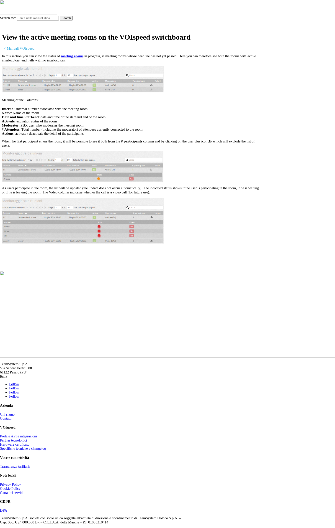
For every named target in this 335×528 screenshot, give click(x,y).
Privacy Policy (10, 484)
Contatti (5, 418)
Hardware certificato (14, 444)
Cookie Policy (10, 488)
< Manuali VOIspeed (19, 48)
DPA (3, 510)
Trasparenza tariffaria (15, 466)
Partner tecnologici (13, 440)
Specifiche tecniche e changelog (23, 448)
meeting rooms (72, 56)
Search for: (8, 18)
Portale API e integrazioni (18, 436)
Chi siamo (7, 414)
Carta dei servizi (11, 493)
